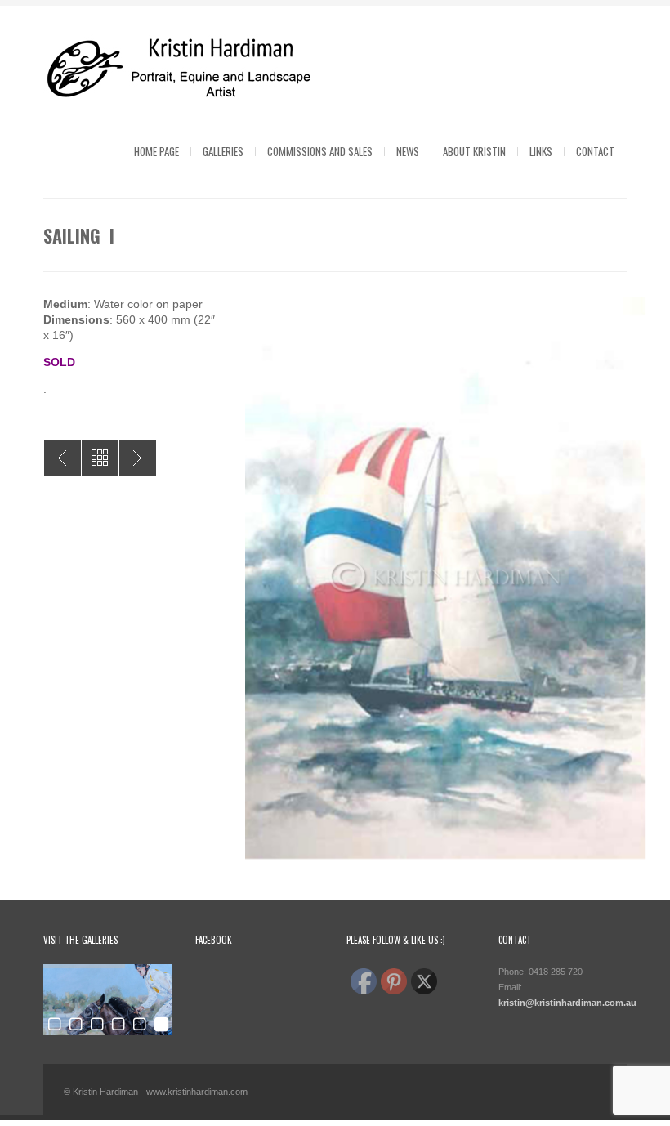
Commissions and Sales (320, 151)
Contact (595, 151)
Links (540, 151)
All (100, 458)
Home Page (156, 151)
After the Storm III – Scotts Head (62, 458)
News (407, 151)
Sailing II (137, 458)
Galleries (223, 151)
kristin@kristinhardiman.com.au (567, 1003)
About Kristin (474, 151)
